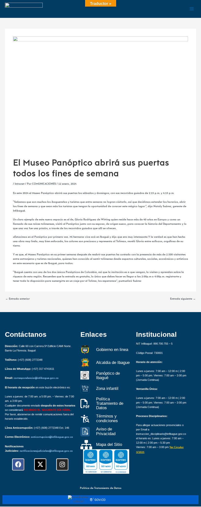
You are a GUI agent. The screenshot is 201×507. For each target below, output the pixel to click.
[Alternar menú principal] (191, 8)
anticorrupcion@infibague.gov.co (52, 437)
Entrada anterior (17, 299)
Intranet (20, 184)
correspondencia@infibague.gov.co (36, 378)
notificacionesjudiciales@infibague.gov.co (46, 451)
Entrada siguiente (183, 299)
